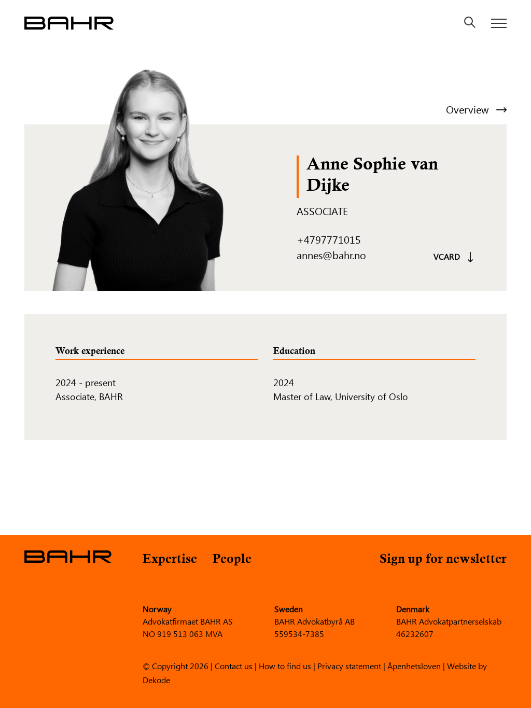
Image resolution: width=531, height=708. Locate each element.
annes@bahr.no (331, 255)
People (232, 560)
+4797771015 (329, 239)
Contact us (234, 665)
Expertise (170, 560)
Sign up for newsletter (443, 560)
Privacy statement (349, 665)
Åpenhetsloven (414, 665)
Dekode (156, 679)
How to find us (285, 665)
